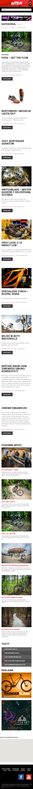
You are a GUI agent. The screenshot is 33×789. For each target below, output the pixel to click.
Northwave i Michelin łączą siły (16, 112)
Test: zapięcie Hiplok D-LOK (12, 656)
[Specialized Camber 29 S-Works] (16, 585)
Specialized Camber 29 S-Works (12, 597)
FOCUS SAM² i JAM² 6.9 (8, 502)
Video (28, 770)
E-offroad (16, 770)
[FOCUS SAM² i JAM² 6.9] (16, 489)
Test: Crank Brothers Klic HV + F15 (14, 664)
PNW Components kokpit (11, 652)
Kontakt (22, 770)
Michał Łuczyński (9, 123)
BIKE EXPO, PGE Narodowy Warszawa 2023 (15, 565)
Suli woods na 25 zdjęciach (11, 629)
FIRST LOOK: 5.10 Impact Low (12, 244)
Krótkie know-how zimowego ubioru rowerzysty (14, 369)
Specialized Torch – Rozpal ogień (15, 292)
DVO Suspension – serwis (10, 470)
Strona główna (5, 27)
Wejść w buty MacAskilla (11, 337)
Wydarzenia (15, 769)
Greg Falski (7, 75)
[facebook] (21, 777)
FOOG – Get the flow (15, 57)
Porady (29, 769)
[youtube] (28, 777)
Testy (5, 770)
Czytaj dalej (7, 78)
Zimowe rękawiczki (14, 408)
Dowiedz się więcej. (8, 787)
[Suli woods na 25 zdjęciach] (16, 617)
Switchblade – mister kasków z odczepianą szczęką (16, 192)
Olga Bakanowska (9, 390)
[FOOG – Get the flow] (16, 521)
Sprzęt (12, 27)
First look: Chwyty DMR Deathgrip (14, 660)
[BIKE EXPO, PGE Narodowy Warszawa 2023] (16, 553)
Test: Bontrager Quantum (13, 142)
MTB (9, 770)
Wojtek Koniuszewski (10, 255)
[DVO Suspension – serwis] (16, 457)
